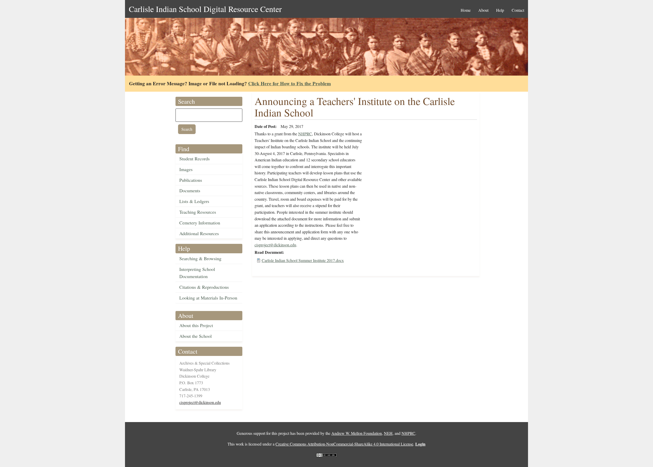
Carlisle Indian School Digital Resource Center (205, 8)
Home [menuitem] (466, 10)
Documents (189, 190)
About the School (195, 336)
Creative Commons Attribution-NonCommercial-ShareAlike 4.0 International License (344, 444)
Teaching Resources (197, 212)
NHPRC (305, 133)
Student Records (194, 158)
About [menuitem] (483, 10)
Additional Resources (199, 233)
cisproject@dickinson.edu (200, 402)
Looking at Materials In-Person (208, 298)
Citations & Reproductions (204, 287)
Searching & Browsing (200, 258)
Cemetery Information (199, 223)
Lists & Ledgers (194, 201)
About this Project (196, 325)
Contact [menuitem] (518, 10)
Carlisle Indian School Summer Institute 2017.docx (303, 260)
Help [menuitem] (500, 10)
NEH (388, 433)
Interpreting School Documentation (197, 273)
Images (186, 169)
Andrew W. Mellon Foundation (356, 433)
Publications (190, 180)
